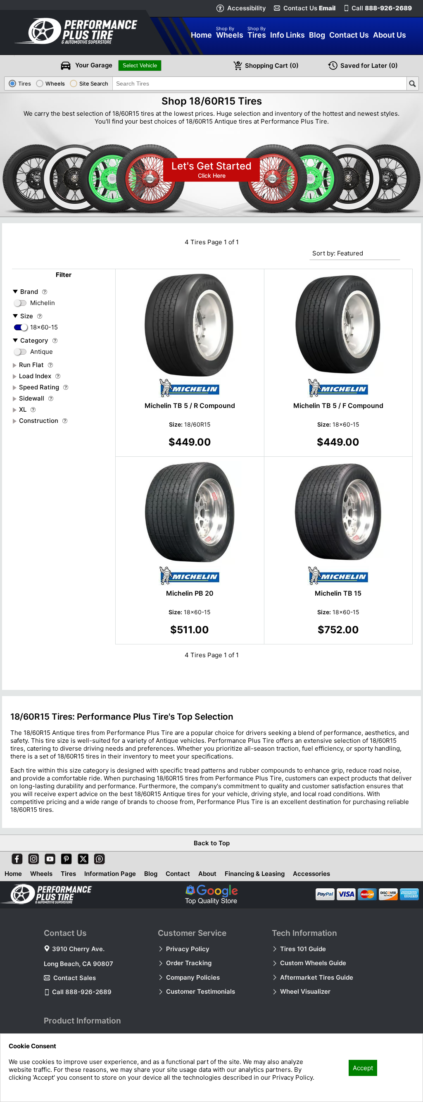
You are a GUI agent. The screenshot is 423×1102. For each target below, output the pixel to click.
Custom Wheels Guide (313, 963)
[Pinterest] (64, 857)
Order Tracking (189, 963)
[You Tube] (48, 857)
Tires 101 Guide (303, 949)
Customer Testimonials (200, 991)
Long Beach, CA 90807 (78, 964)
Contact (178, 874)
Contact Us (309, 8)
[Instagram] (31, 857)
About (207, 874)
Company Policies (193, 977)
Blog (150, 874)
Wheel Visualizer (305, 991)
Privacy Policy (187, 949)
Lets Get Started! (211, 170)
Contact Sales (74, 978)
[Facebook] (15, 857)
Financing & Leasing (255, 874)
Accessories (311, 874)
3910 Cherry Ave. (78, 949)
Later (369, 65)
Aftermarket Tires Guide (316, 977)
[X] (81, 857)
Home (13, 874)
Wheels (41, 874)
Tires (68, 874)
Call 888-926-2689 (82, 992)
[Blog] (97, 857)
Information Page (110, 874)
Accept (363, 1068)
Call (382, 8)
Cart (272, 65)
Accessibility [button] (246, 8)
